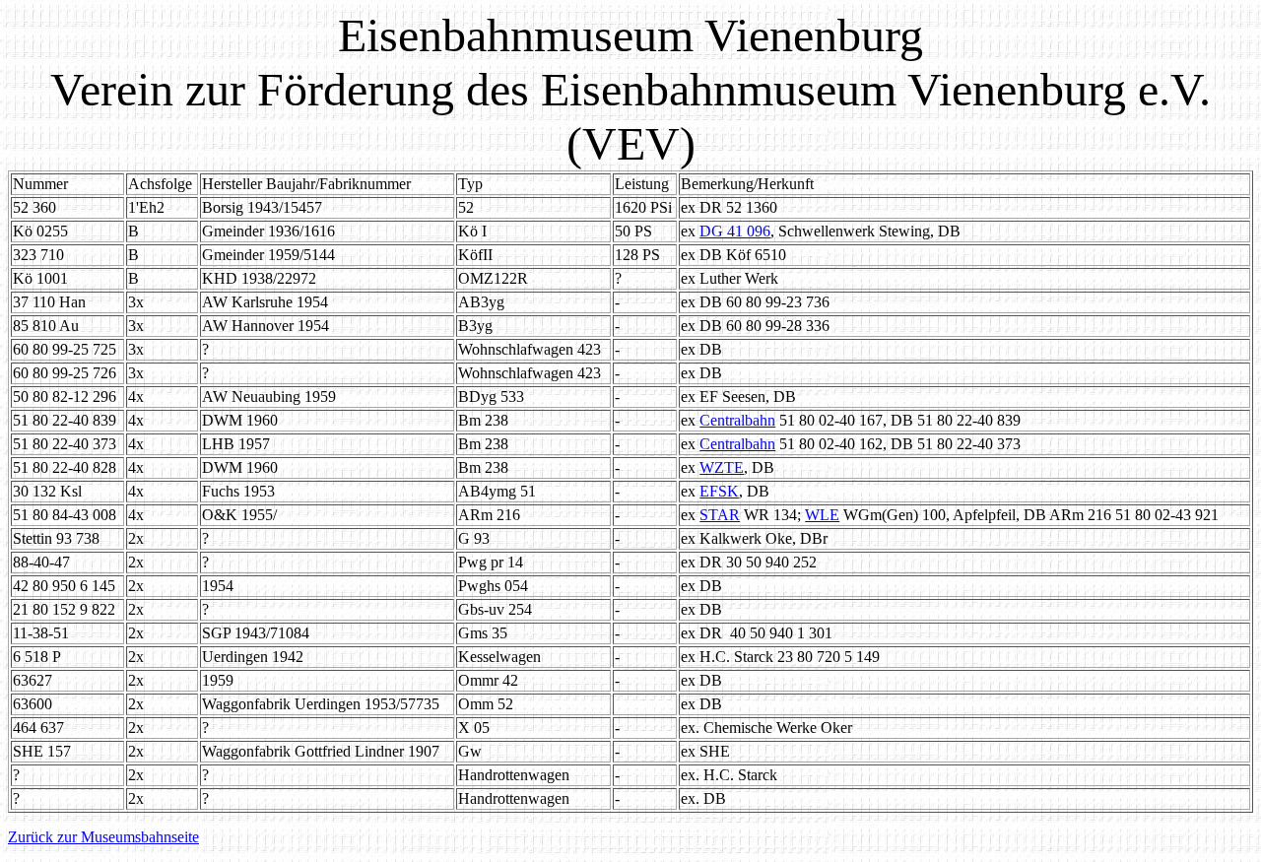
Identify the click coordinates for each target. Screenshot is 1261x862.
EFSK (719, 491)
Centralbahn (737, 420)
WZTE (721, 467)
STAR (719, 514)
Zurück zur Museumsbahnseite (103, 837)
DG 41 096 (734, 231)
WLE (822, 514)
